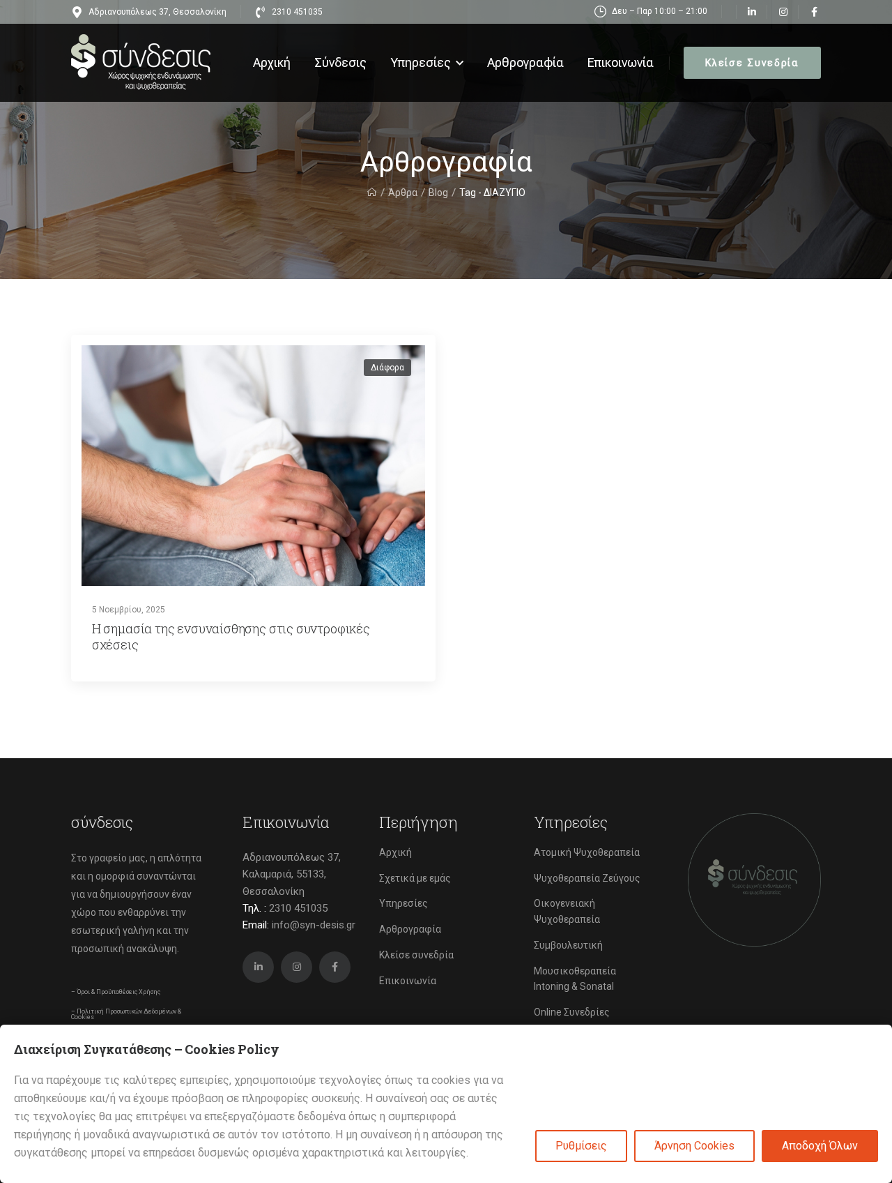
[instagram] (782, 11)
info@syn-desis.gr (313, 925)
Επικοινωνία (620, 62)
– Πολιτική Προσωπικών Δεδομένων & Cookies (126, 1014)
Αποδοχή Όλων (820, 1145)
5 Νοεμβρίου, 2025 (128, 610)
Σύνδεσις (340, 62)
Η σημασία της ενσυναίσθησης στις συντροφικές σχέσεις (231, 636)
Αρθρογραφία (525, 62)
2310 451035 (298, 908)
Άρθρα (402, 192)
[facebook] (814, 11)
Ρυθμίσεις (581, 1145)
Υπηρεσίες (420, 62)
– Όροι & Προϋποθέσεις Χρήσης (115, 991)
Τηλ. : (285, 908)
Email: (256, 925)
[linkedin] (751, 11)
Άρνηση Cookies (694, 1145)
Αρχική (272, 62)
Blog (438, 192)
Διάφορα (387, 367)
